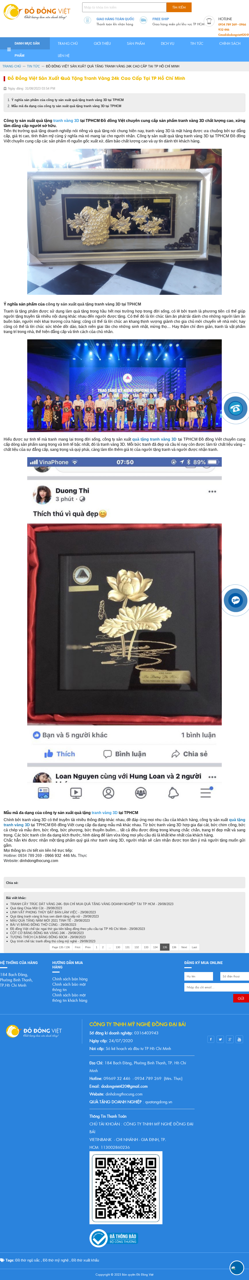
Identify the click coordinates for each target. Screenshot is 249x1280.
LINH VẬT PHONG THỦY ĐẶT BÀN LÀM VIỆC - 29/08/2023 (53, 912)
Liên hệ (64, 55)
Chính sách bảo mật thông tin (69, 986)
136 (174, 947)
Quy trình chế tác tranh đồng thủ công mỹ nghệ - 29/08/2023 (52, 941)
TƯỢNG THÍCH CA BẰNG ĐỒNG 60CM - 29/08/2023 (48, 937)
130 (118, 947)
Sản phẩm (136, 43)
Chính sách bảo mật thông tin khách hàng (69, 997)
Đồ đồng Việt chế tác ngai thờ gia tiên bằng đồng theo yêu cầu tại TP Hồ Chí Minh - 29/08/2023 (77, 929)
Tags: (9, 1260)
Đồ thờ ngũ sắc (27, 1260)
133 (146, 947)
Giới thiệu (102, 43)
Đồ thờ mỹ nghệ (56, 1260)
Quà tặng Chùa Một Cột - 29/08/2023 (36, 908)
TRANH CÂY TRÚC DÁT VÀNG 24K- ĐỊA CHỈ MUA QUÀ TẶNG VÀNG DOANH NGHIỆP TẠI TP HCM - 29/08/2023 (91, 904)
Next (184, 947)
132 (136, 947)
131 (127, 947)
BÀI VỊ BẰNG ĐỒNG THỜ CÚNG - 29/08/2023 (43, 925)
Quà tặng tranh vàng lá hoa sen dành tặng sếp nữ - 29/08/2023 (54, 916)
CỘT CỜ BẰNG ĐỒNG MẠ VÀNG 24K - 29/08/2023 (47, 933)
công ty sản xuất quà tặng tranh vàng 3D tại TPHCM (93, 304)
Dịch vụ (167, 43)
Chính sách (229, 43)
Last (194, 947)
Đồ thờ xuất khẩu (85, 1260)
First (77, 947)
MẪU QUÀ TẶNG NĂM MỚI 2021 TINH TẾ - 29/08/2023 (50, 920)
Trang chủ (68, 43)
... (110, 947)
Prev (88, 947)
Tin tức (196, 43)
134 (155, 947)
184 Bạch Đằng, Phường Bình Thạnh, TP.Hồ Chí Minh (16, 980)
